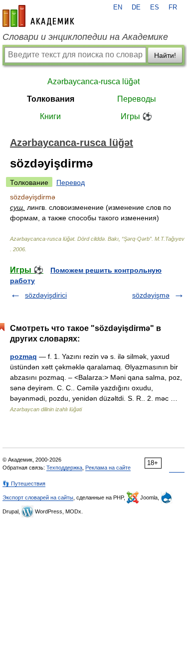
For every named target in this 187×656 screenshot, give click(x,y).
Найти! (165, 55)
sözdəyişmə (151, 295)
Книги (50, 116)
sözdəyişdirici (46, 295)
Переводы (136, 99)
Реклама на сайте (108, 468)
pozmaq (23, 356)
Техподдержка (64, 468)
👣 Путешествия (23, 484)
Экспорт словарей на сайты (37, 497)
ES (154, 7)
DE (136, 7)
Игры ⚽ (136, 116)
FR (173, 7)
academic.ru (38, 16)
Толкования (50, 99)
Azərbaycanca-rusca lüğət (93, 81)
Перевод (70, 182)
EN (117, 7)
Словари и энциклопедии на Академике (85, 37)
